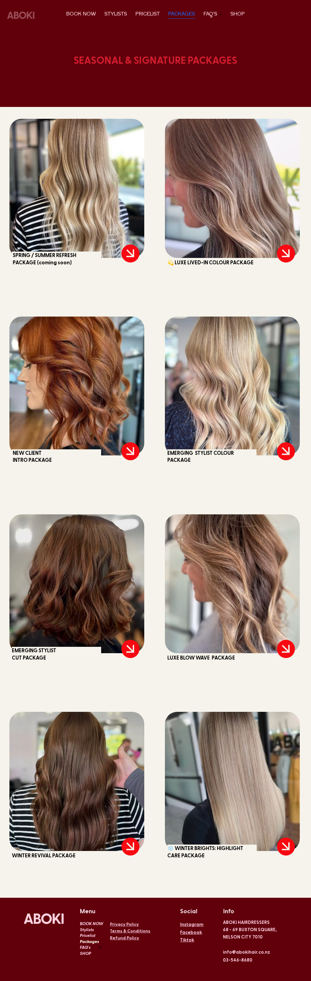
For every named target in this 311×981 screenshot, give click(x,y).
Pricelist (87, 935)
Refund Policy (124, 937)
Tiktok (187, 939)
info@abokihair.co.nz (246, 952)
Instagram (191, 924)
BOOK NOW (91, 923)
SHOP (85, 953)
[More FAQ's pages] (220, 14)
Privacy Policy (124, 924)
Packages (89, 941)
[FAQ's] (100, 947)
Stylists (87, 929)
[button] (130, 253)
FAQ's (85, 947)
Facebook (191, 932)
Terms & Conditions (130, 930)
